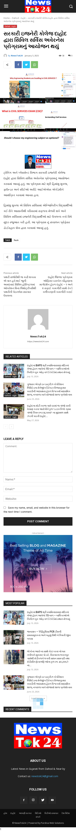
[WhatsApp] (34, 64)
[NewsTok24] (6, 55)
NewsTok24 (16, 55)
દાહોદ (13, 813)
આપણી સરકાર (25, 813)
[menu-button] (6, 6)
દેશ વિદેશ (66, 813)
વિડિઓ (38, 813)
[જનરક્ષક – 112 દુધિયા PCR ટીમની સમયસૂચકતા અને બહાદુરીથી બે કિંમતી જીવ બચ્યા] (14, 637)
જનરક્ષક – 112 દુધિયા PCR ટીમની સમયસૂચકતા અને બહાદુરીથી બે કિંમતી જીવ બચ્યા (49, 635)
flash (16, 240)
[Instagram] (33, 800)
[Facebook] (18, 64)
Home (7, 18)
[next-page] (11, 426)
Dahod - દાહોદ (19, 18)
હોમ (5, 813)
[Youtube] (52, 800)
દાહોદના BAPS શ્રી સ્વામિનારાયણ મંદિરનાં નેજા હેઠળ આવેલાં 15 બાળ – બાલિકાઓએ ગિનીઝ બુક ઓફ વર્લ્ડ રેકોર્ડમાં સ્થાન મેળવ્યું (48, 369)
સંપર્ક (38, 816)
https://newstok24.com (38, 341)
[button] (71, 6)
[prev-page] (6, 426)
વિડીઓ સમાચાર (51, 813)
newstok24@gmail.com (44, 776)
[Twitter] (26, 64)
